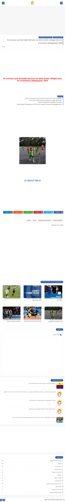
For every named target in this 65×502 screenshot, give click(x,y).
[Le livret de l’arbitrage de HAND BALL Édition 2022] (32, 291)
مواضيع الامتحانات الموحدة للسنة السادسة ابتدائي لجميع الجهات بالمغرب (43, 98)
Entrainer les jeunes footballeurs (12, 298)
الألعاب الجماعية (58, 37)
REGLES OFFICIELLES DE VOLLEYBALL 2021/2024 (49, 102)
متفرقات (59, 475)
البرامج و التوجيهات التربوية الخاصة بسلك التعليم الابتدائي (42, 383)
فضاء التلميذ (58, 486)
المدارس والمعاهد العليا (55, 492)
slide (28, 220)
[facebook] (1, 500)
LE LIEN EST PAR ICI (32, 181)
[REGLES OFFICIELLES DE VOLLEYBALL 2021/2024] (53, 291)
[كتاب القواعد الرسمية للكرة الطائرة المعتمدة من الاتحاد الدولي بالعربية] (32, 313)
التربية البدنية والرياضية (45, 37)
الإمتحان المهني (57, 478)
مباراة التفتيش (57, 481)
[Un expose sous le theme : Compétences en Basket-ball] (53, 313)
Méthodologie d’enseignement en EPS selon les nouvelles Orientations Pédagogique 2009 (39, 104)
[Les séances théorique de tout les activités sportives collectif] (11, 313)
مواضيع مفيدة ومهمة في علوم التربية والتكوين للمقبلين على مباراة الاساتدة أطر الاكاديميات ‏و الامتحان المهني (30, 392)
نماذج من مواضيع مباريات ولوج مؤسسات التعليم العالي (42, 400)
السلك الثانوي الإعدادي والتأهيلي (53, 483)
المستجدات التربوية (56, 472)
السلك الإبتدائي (57, 469)
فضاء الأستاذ (58, 466)
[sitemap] (4, 500)
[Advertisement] (32, 21)
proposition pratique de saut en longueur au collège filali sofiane (45, 100)
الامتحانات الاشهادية (56, 489)
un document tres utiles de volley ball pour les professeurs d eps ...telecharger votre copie (34, 417)
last (34, 220)
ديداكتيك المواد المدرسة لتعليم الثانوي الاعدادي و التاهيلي (42, 409)
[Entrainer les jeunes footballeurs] (11, 291)
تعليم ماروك (47, 499)
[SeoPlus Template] (64, 500)
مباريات (59, 463)
